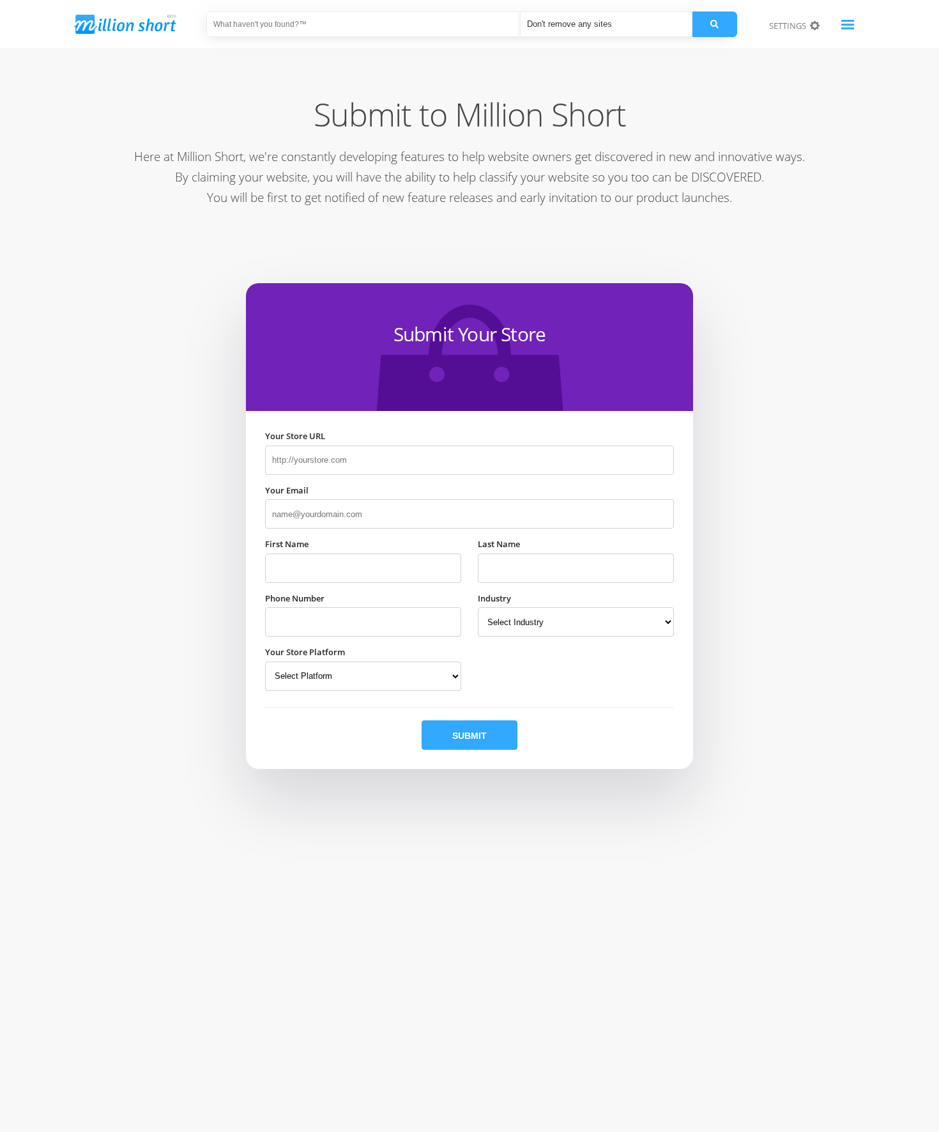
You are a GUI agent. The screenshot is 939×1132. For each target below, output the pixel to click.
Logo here (134, 27)
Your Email (287, 490)
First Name (287, 544)
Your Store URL (295, 436)
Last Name (499, 544)
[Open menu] (847, 24)
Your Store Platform (305, 652)
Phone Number (294, 598)
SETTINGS (789, 25)
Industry (494, 598)
